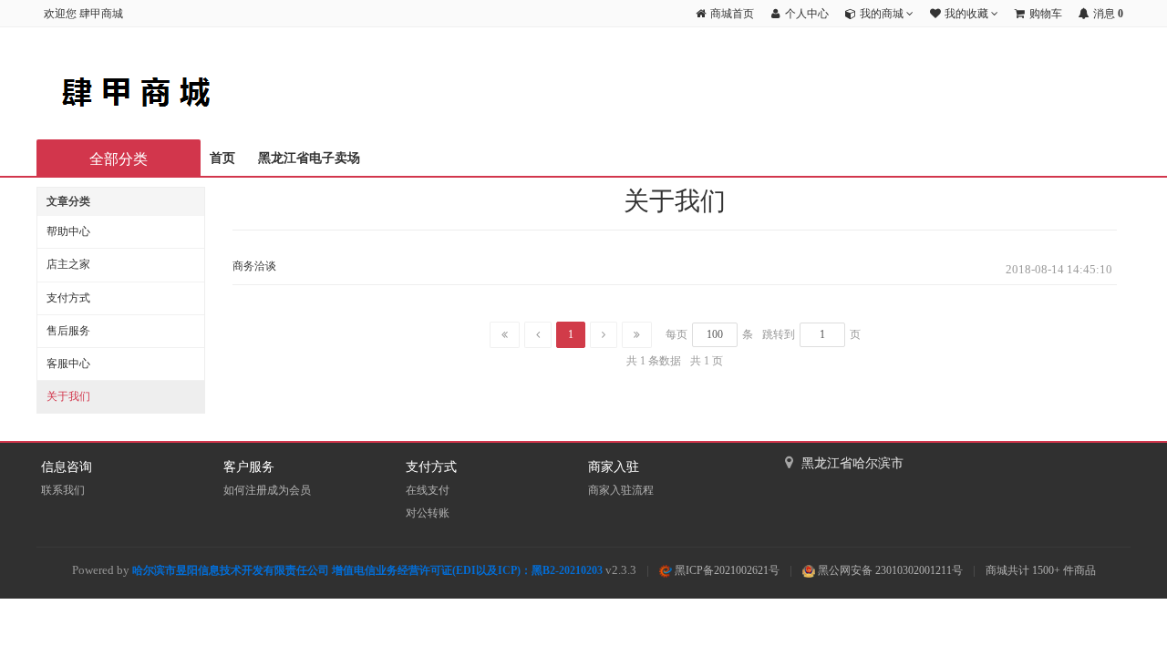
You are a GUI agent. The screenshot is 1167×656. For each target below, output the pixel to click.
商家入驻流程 (621, 490)
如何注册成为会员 (267, 490)
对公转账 (427, 513)
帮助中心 (68, 231)
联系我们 (63, 490)
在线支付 (427, 490)
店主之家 (68, 264)
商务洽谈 (254, 266)
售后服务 (68, 330)
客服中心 (68, 363)
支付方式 (68, 298)
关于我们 (68, 396)
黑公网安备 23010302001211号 (889, 570)
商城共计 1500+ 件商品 (1041, 570)
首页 (222, 158)
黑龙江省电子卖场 (309, 158)
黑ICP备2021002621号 (726, 570)
